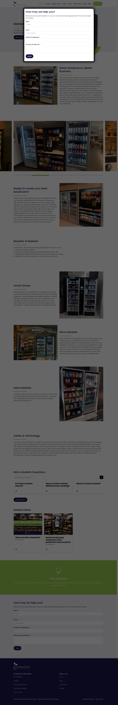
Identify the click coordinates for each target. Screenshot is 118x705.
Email (27, 30)
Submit (29, 56)
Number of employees (32, 37)
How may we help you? (33, 44)
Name (27, 21)
